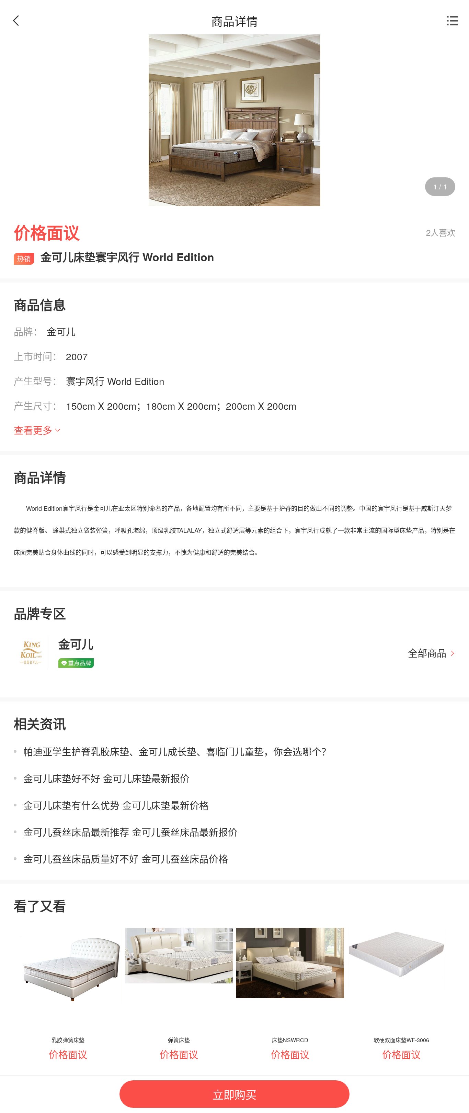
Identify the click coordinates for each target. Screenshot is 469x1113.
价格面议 (68, 1054)
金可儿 (61, 331)
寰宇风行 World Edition (115, 381)
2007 (77, 356)
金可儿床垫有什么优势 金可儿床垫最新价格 (116, 805)
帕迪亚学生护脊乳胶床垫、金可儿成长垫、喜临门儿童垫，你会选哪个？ (177, 751)
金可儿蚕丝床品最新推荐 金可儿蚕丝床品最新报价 (130, 832)
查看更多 (33, 430)
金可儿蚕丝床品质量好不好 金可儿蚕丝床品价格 (125, 859)
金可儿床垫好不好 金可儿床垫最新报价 (106, 778)
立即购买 (234, 1094)
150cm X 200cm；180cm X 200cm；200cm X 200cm (181, 405)
